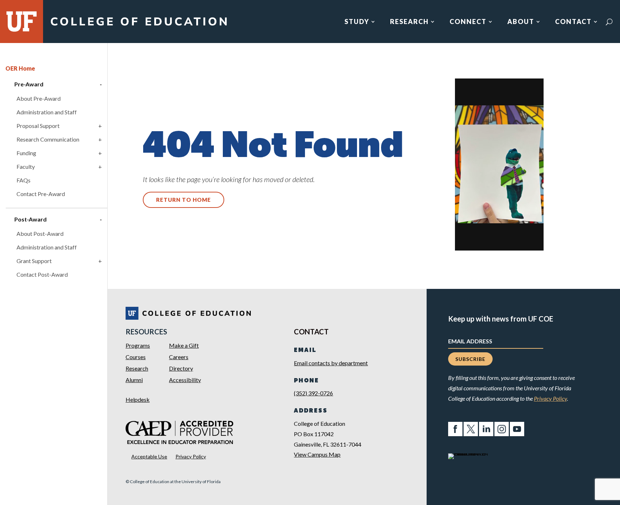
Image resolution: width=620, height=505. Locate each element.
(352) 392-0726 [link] (313, 393)
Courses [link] (136, 356)
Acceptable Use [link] (149, 456)
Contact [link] (573, 22)
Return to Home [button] (183, 199)
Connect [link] (468, 22)
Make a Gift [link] (184, 345)
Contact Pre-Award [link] (41, 193)
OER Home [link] (20, 68)
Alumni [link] (134, 379)
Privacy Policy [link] (190, 456)
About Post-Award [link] (40, 233)
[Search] (609, 22)
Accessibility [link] (185, 379)
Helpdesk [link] (138, 399)
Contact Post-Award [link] (42, 274)
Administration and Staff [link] (47, 112)
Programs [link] (138, 345)
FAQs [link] (23, 180)
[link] (138, 26)
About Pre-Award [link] (39, 98)
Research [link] (409, 22)
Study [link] (356, 22)
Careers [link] (178, 356)
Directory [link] (181, 368)
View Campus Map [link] (317, 454)
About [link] (520, 22)
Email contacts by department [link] (331, 362)
